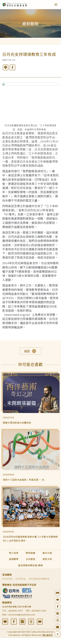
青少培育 (13, 553)
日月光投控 (7, 578)
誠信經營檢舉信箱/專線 (30, 565)
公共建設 (30, 559)
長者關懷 (13, 559)
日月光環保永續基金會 (39, 578)
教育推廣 (30, 553)
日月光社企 (20, 578)
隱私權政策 (47, 635)
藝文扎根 (47, 553)
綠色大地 (47, 559)
